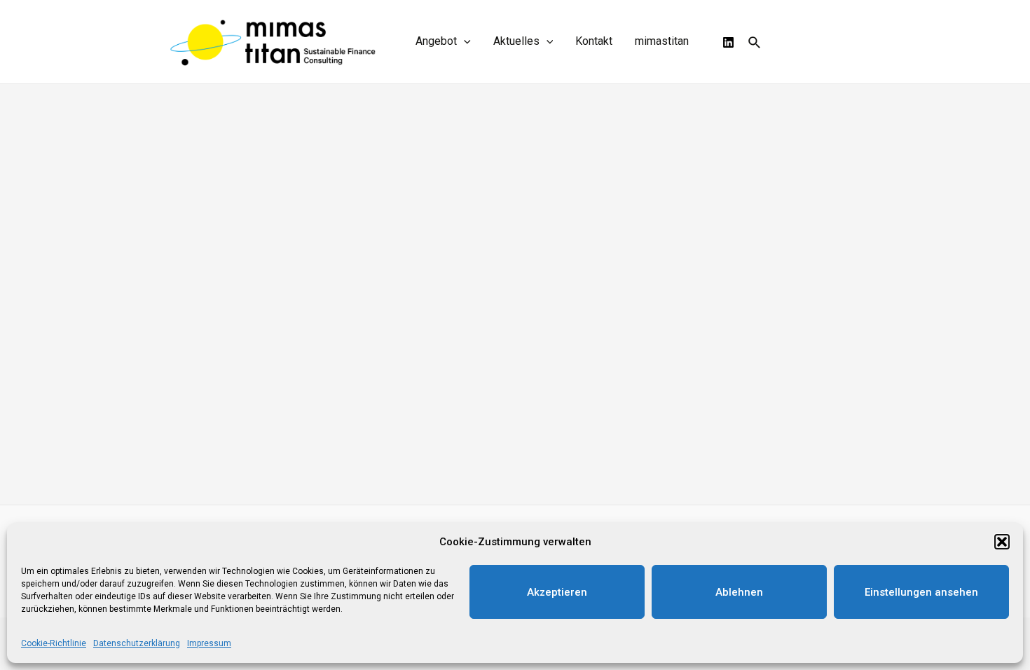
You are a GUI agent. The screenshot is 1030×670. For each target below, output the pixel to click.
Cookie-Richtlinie (53, 643)
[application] (464, 41)
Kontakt (593, 41)
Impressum (209, 643)
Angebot (436, 41)
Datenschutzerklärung (136, 643)
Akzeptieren (557, 592)
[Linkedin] (728, 42)
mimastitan (662, 41)
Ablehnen (739, 592)
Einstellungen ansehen (921, 592)
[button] (1002, 542)
